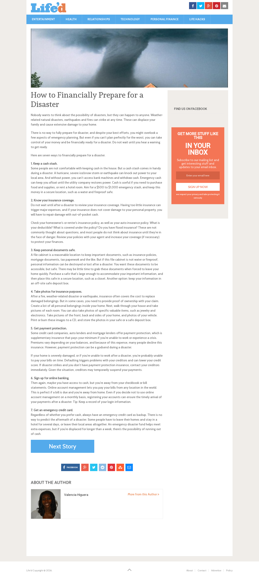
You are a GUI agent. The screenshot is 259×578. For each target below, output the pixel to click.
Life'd (29, 570)
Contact (202, 570)
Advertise (216, 570)
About (189, 570)
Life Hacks (197, 19)
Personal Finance (164, 19)
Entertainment (43, 19)
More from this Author (143, 494)
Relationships (98, 19)
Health (71, 19)
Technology (130, 19)
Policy (229, 570)
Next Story (62, 446)
